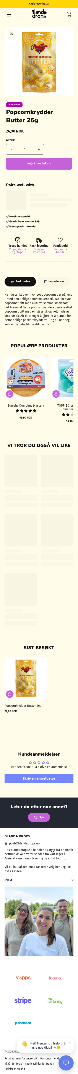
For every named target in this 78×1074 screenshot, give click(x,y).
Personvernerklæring (53, 1058)
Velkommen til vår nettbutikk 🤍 (45, 3)
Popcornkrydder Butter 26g (23, 706)
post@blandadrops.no (24, 843)
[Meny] (9, 14)
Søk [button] (41, 817)
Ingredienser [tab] (56, 281)
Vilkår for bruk (13, 1063)
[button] (68, 14)
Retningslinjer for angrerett (21, 1058)
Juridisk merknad (15, 1069)
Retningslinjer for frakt (38, 1063)
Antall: (10, 140)
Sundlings (14, 105)
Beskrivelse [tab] (23, 281)
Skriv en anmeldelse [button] (39, 778)
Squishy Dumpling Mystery (26, 405)
